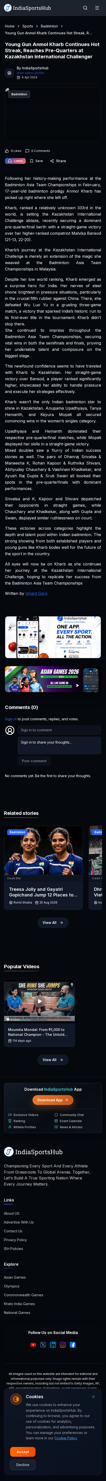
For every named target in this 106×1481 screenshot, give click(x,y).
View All (49, 922)
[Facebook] (73, 1345)
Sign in (11, 719)
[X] (43, 1345)
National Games (17, 1312)
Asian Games (15, 1277)
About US (11, 1213)
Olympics (11, 1286)
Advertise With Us (19, 1222)
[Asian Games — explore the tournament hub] (53, 679)
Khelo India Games (19, 1304)
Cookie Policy (65, 1438)
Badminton (49, 26)
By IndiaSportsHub (33, 68)
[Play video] (39, 1001)
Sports (27, 26)
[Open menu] (97, 8)
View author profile (30, 73)
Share (61, 161)
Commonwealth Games (23, 1295)
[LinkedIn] (53, 1345)
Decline (22, 1465)
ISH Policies (13, 1249)
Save (39, 161)
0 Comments (40, 151)
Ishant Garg (36, 593)
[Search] (85, 8)
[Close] (93, 1396)
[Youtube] (33, 1345)
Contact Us (13, 1231)
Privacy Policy (15, 1240)
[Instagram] (63, 1345)
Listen (18, 161)
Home (10, 26)
